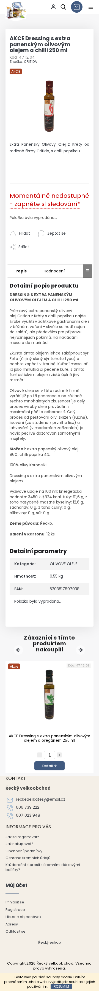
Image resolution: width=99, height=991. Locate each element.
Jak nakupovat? (19, 843)
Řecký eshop (49, 942)
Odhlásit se (16, 931)
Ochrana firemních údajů (28, 857)
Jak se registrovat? (22, 837)
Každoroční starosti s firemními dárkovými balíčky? (43, 867)
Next (81, 650)
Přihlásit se (15, 902)
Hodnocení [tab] (54, 271)
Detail (47, 765)
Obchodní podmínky (24, 851)
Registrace (15, 909)
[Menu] (91, 7)
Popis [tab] (21, 271)
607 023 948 (28, 815)
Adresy (12, 924)
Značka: (23, 61)
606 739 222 (27, 807)
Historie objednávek (23, 916)
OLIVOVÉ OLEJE (64, 564)
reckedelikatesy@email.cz (40, 799)
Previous (19, 650)
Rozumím (61, 986)
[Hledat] (62, 6)
